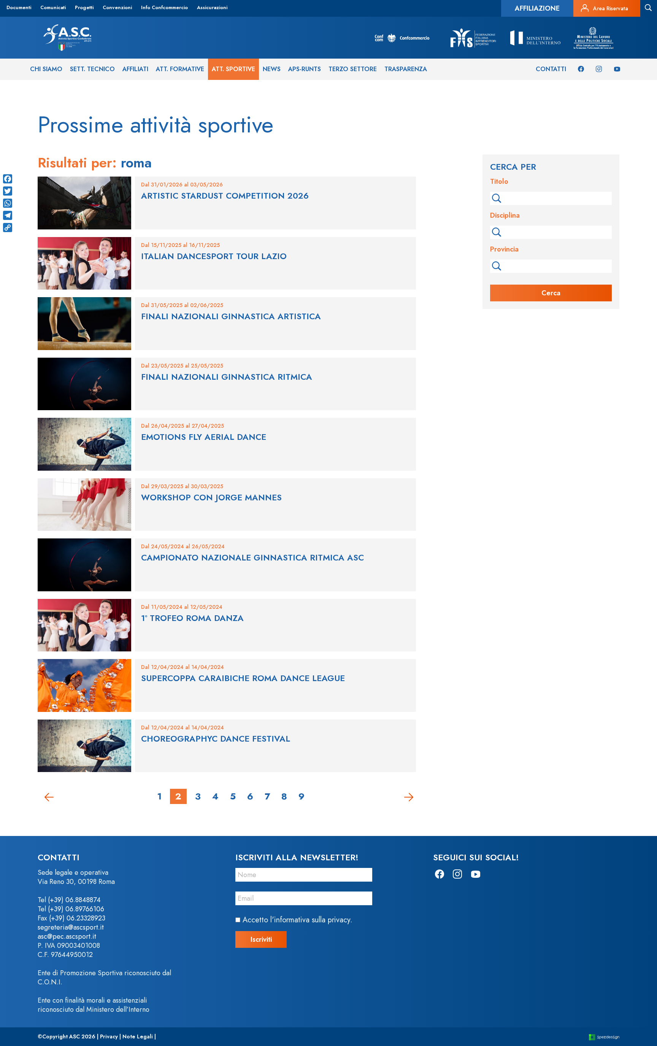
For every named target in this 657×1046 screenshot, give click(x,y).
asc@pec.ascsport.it (67, 936)
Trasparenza (405, 69)
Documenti (18, 7)
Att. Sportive (233, 69)
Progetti (84, 7)
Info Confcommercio (164, 7)
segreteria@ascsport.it (71, 927)
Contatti (551, 69)
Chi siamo (46, 69)
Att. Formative (180, 69)
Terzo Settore (352, 69)
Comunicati (53, 7)
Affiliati (135, 69)
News (272, 69)
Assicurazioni (212, 7)
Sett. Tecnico (92, 69)
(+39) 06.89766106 (76, 909)
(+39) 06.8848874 (74, 900)
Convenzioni (117, 7)
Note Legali (137, 1036)
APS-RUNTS (304, 69)
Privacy (109, 1036)
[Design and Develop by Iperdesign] (604, 1036)
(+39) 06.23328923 (77, 918)
